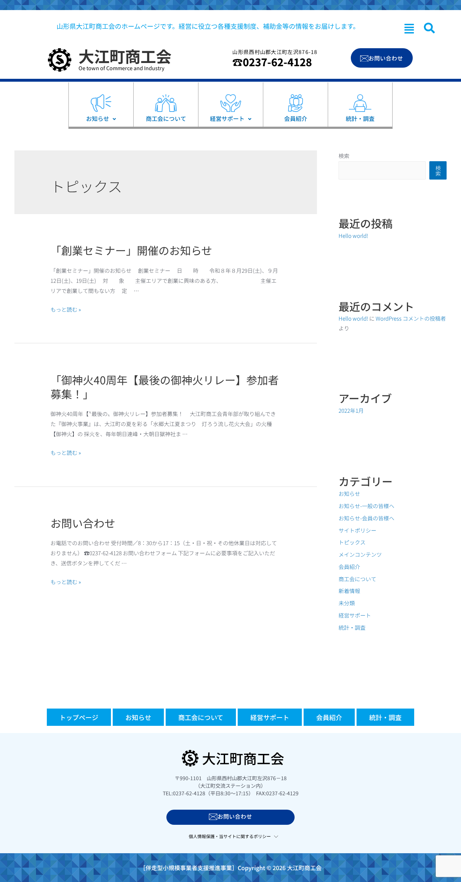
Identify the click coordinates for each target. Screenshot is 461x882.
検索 (344, 155)
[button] (409, 28)
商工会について (357, 579)
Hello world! (353, 235)
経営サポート (355, 615)
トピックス (352, 542)
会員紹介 (349, 566)
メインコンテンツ (360, 554)
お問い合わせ (82, 523)
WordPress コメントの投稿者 (411, 318)
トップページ (78, 717)
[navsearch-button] (429, 28)
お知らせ (349, 493)
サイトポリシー (357, 530)
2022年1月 (351, 410)
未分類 (347, 603)
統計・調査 (352, 627)
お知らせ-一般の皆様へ (366, 506)
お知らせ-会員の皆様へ (366, 518)
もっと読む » (65, 309)
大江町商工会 (125, 56)
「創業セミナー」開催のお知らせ (131, 250)
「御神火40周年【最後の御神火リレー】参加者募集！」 (164, 387)
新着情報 (349, 590)
